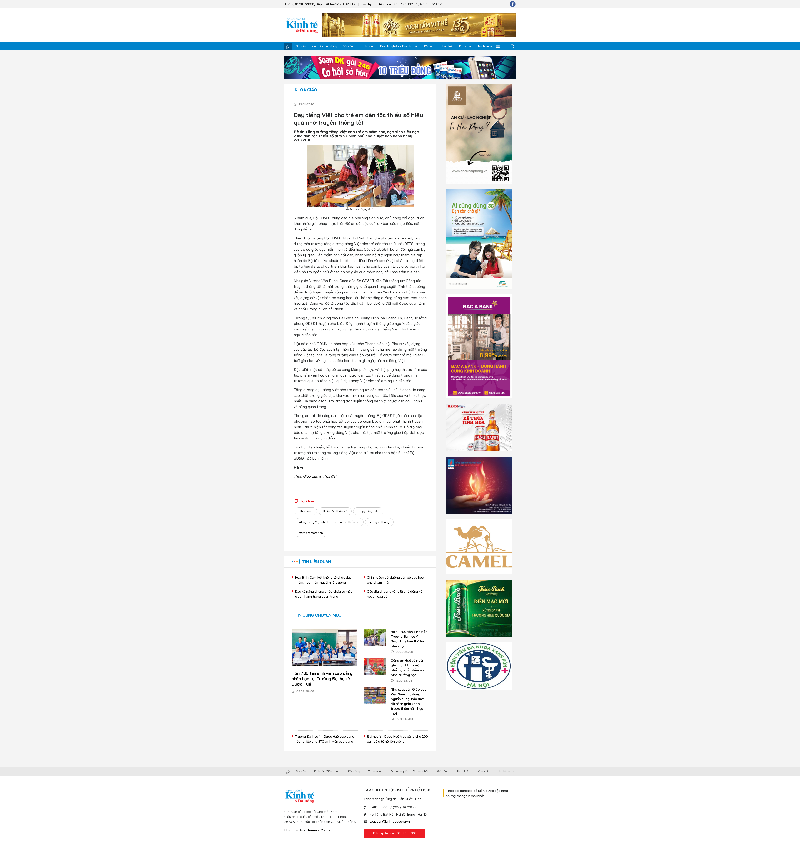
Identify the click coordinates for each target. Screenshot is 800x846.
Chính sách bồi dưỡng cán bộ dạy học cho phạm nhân (395, 579)
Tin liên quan (316, 561)
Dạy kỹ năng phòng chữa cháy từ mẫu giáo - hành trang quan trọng (323, 593)
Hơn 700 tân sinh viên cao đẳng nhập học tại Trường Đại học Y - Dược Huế (322, 679)
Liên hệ (366, 4)
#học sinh (306, 511)
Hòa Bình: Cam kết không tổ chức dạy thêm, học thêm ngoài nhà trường (323, 579)
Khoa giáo (465, 46)
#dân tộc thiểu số (335, 511)
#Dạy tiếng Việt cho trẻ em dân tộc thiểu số (329, 522)
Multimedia (485, 46)
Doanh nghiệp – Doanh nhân (399, 46)
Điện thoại (384, 4)
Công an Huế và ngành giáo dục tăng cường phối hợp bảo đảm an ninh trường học (408, 667)
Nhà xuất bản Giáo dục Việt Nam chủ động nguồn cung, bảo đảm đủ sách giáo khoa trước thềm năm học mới (408, 701)
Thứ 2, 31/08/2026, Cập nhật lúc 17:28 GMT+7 (319, 4)
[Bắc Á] (479, 346)
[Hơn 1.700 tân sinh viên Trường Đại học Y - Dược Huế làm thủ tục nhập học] (375, 637)
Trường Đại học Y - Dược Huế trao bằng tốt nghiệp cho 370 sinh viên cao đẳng (324, 738)
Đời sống (348, 46)
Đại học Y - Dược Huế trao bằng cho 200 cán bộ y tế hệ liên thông (397, 738)
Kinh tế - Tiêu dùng (324, 46)
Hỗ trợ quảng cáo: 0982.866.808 (394, 833)
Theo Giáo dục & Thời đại (315, 476)
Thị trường (367, 46)
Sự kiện (301, 46)
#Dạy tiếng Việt (368, 511)
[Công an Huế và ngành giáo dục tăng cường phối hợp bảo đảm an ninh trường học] (375, 666)
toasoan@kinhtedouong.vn (390, 821)
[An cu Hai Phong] (479, 133)
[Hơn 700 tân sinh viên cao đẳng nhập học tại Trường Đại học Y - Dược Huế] (324, 647)
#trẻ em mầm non (311, 533)
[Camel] (479, 546)
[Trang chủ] (288, 46)
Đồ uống (429, 46)
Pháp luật (447, 46)
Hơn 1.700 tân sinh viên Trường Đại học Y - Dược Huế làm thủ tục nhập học (409, 638)
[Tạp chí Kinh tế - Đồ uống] (288, 772)
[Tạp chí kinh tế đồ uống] (301, 25)
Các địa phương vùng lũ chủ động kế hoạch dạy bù (394, 593)
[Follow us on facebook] (513, 4)
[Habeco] (479, 427)
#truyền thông (379, 522)
